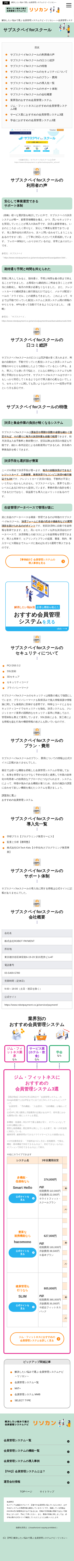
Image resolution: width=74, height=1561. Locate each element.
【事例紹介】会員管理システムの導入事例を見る (37, 561)
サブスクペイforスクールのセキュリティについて (38, 71)
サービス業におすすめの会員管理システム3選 (36, 114)
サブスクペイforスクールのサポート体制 (33, 88)
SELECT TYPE (23, 1400)
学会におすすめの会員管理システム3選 (33, 120)
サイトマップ (47, 1491)
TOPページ (26, 1491)
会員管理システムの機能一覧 (22, 1450)
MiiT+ (18, 1388)
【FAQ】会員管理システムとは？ (24, 1471)
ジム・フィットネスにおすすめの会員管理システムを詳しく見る (37, 1339)
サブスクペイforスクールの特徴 (28, 65)
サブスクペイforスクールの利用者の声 (32, 54)
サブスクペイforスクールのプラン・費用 (33, 77)
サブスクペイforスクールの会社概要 (31, 94)
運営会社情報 (12, 1481)
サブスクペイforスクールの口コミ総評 (32, 60)
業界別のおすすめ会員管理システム (31, 100)
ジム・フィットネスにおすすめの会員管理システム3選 (38, 107)
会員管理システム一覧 (27, 1382)
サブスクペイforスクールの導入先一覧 (32, 83)
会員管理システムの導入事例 (22, 1461)
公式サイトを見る (22, 1198)
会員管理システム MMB (27, 1394)
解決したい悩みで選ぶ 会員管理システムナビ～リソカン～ (34, 2)
